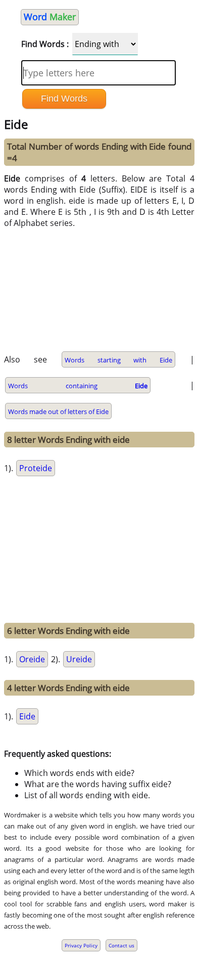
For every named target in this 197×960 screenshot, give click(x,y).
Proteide (35, 468)
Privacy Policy (81, 945)
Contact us (121, 945)
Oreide (32, 659)
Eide (27, 716)
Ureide (79, 659)
